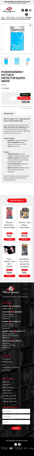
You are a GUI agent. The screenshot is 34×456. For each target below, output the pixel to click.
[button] (30, 25)
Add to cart (23, 98)
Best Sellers (6, 370)
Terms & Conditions (9, 401)
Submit (16, 428)
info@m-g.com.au (7, 308)
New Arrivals (7, 362)
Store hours (5, 318)
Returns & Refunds (9, 396)
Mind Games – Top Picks (10, 367)
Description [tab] (8, 113)
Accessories (20, 17)
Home (2, 17)
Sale (3, 364)
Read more (9, 239)
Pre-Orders (6, 359)
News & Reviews (8, 387)
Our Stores (6, 390)
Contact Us (6, 384)
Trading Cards (10, 17)
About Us (5, 382)
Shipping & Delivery (9, 398)
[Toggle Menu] (30, 10)
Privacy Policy (7, 393)
